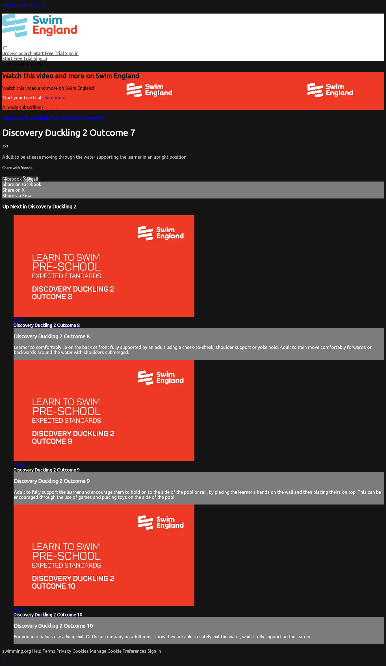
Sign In (40, 58)
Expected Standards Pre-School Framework (53, 118)
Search (26, 53)
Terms (49, 651)
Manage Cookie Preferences (119, 651)
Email (32, 179)
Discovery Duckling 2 (52, 206)
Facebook (12, 179)
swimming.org (16, 651)
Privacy (64, 651)
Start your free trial (22, 97)
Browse (10, 53)
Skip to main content (23, 4)
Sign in (72, 53)
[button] (5, 48)
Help (37, 651)
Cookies (81, 651)
